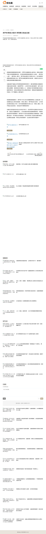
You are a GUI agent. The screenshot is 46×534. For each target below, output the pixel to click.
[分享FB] (4, 69)
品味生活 (17, 6)
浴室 (21, 9)
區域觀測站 (5, 6)
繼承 (11, 9)
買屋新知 (40, 6)
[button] (42, 2)
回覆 (42, 398)
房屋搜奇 (11, 6)
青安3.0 (5, 9)
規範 (4, 398)
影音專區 (34, 6)
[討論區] (4, 76)
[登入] (40, 2)
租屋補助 (16, 9)
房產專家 (23, 6)
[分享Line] (4, 73)
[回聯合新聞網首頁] (4, 2)
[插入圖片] (39, 399)
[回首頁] (8, 2)
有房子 (29, 6)
